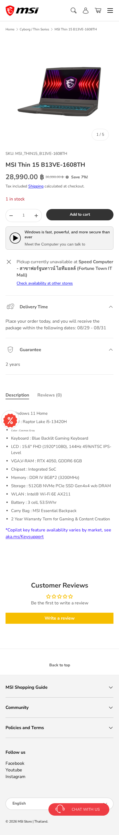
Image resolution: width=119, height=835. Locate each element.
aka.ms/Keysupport (25, 537)
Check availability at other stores (45, 283)
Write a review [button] (60, 618)
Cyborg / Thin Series (34, 29)
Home (10, 29)
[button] (98, 10)
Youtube (14, 770)
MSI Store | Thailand (32, 821)
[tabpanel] (59, 473)
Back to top (59, 665)
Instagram (15, 777)
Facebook (15, 763)
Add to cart (80, 214)
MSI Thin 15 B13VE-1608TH (76, 29)
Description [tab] (17, 395)
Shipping (35, 186)
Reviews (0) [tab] (49, 395)
